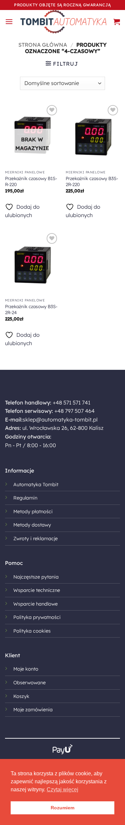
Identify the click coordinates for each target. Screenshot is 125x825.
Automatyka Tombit (35, 485)
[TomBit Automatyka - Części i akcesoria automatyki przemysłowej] (63, 21)
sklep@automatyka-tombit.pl (60, 419)
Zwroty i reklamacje (35, 539)
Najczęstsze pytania (36, 577)
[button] (9, 21)
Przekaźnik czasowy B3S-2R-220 (92, 181)
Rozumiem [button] (62, 807)
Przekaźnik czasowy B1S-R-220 (31, 181)
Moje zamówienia (33, 710)
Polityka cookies (32, 631)
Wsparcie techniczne (36, 590)
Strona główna (42, 44)
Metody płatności (33, 512)
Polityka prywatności (37, 617)
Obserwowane (29, 683)
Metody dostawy (32, 525)
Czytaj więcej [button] (62, 789)
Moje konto (25, 669)
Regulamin (25, 498)
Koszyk (21, 696)
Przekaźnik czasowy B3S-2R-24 (31, 309)
